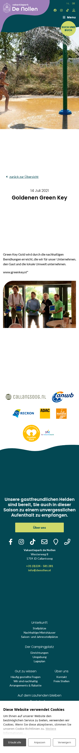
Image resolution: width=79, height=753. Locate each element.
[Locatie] (55, 541)
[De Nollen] (18, 6)
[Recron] (23, 413)
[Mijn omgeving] (74, 10)
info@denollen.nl (39, 570)
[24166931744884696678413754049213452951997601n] (39, 304)
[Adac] (45, 413)
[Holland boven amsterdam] (61, 413)
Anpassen (39, 742)
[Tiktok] (32, 541)
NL (67, 3)
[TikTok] (67, 10)
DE (73, 3)
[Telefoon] (67, 541)
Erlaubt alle (14, 742)
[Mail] (44, 541)
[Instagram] (61, 10)
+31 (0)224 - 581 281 (39, 566)
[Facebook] (55, 10)
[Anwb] (63, 396)
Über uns (39, 527)
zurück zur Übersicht (23, 177)
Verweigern (64, 742)
